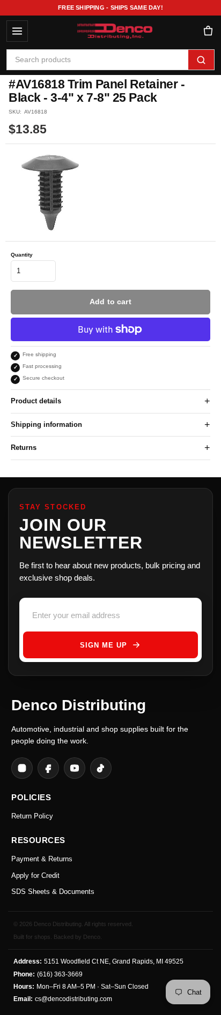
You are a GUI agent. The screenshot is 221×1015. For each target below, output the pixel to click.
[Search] (201, 60)
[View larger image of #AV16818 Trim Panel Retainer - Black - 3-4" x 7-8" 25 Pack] (50, 192)
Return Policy (32, 816)
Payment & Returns (41, 859)
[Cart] (208, 31)
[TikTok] (101, 768)
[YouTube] (74, 768)
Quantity (22, 255)
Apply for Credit (35, 875)
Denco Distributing (78, 705)
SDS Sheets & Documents (52, 892)
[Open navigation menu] (17, 31)
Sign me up (103, 645)
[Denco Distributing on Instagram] (22, 768)
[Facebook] (48, 768)
